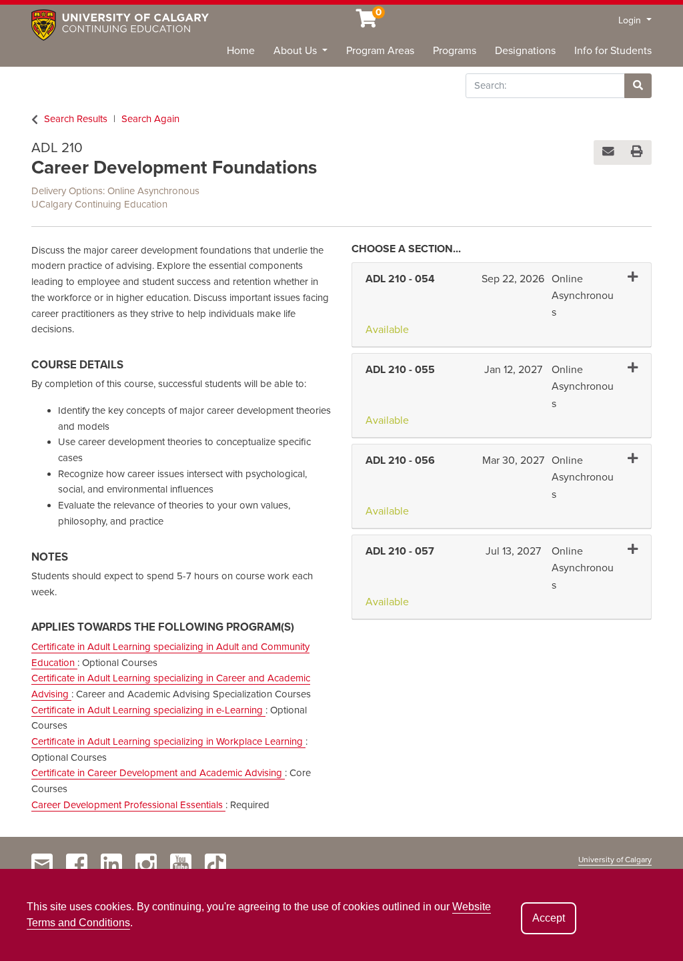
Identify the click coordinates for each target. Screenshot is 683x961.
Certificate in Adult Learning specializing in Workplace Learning (168, 741)
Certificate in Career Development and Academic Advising (158, 773)
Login (631, 20)
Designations (525, 50)
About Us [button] (296, 50)
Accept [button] (548, 918)
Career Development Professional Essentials (128, 805)
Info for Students (613, 50)
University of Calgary (615, 859)
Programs (454, 50)
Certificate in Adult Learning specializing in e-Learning (148, 710)
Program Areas (380, 50)
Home (241, 50)
